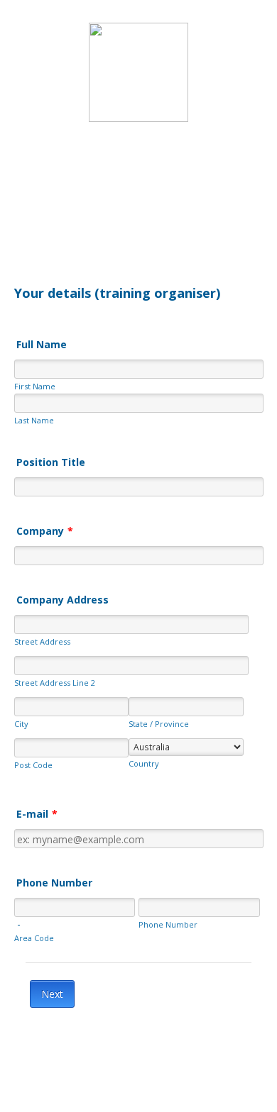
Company (44, 531)
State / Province (159, 723)
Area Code (34, 938)
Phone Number (54, 882)
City (21, 723)
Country (144, 763)
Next (52, 994)
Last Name (34, 420)
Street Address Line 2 (54, 682)
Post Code (33, 765)
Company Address (62, 599)
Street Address (42, 641)
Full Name (41, 344)
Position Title (50, 462)
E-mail (37, 814)
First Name (34, 386)
